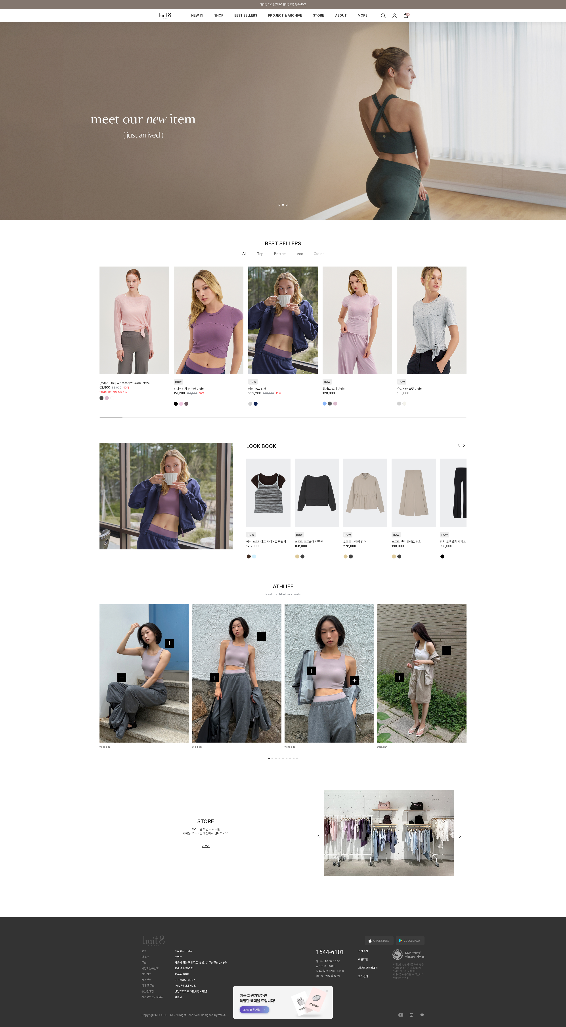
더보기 (206, 846)
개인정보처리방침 (368, 968)
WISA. (222, 1015)
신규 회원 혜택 (283, 4)
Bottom (280, 254)
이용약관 (363, 959)
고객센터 (363, 976)
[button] (279, 205)
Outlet (319, 254)
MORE (362, 15)
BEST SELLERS (245, 15)
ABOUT (341, 15)
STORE (318, 15)
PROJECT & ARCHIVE (285, 15)
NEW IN (197, 15)
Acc (300, 254)
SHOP (218, 15)
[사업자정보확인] (198, 991)
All (244, 254)
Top (260, 254)
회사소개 (363, 951)
